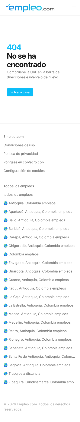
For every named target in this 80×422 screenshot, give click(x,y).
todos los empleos (18, 194)
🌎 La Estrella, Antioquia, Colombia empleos (38, 305)
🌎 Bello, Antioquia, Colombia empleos (34, 220)
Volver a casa (20, 92)
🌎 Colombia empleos (21, 254)
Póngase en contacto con (23, 162)
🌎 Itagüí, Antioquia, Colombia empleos (34, 288)
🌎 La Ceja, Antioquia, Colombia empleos (36, 297)
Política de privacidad (20, 153)
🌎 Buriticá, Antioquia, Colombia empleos (36, 228)
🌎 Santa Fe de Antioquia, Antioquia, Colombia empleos (40, 356)
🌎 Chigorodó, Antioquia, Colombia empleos (38, 245)
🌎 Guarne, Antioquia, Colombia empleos (36, 280)
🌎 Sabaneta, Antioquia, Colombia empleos (37, 348)
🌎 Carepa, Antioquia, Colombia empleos (36, 237)
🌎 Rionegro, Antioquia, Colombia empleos (37, 339)
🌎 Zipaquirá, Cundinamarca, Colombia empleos (40, 382)
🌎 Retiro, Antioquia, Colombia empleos (35, 331)
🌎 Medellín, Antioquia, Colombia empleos (37, 322)
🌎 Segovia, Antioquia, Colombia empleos (36, 365)
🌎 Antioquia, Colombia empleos (29, 203)
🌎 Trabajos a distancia (21, 373)
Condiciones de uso (19, 145)
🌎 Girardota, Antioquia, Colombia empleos (37, 271)
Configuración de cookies (24, 171)
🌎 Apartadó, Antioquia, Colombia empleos (37, 211)
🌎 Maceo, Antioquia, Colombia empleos (35, 314)
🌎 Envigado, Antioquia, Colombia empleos (37, 263)
